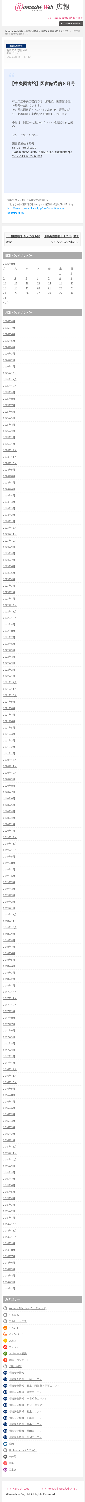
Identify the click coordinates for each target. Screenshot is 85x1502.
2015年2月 (9, 1211)
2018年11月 (10, 921)
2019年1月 (9, 908)
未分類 (12, 1456)
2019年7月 (9, 869)
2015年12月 (10, 1146)
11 (15, 283)
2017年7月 (9, 1024)
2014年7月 (9, 1256)
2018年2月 (9, 979)
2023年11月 (10, 534)
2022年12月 (10, 605)
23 (72, 288)
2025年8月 (9, 398)
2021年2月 (9, 746)
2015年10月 (10, 1159)
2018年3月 (9, 972)
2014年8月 (9, 1249)
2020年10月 (10, 772)
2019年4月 (9, 888)
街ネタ (12, 1469)
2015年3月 (9, 1204)
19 (27, 288)
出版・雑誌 (15, 1366)
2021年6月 (9, 721)
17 (4, 288)
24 (4, 292)
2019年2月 (9, 901)
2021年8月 (9, 708)
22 (60, 288)
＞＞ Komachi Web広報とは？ (65, 18)
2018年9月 (9, 934)
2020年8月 (9, 785)
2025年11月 (10, 379)
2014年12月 (10, 1224)
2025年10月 (10, 385)
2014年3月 (9, 1282)
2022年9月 (9, 624)
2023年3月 (9, 585)
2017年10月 (10, 1004)
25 (15, 292)
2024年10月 (10, 463)
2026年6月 (9, 334)
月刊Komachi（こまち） (23, 1450)
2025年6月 (9, 411)
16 (72, 283)
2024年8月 (9, 476)
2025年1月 (9, 443)
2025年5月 (9, 418)
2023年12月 (10, 527)
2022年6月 (9, 643)
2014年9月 (9, 1243)
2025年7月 (9, 405)
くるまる (14, 1314)
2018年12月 (10, 914)
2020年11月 (10, 766)
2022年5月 (9, 650)
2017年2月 (9, 1056)
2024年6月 (9, 489)
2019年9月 (9, 856)
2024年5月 (9, 495)
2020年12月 (10, 759)
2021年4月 (9, 733)
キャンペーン (16, 1334)
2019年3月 (9, 895)
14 (49, 283)
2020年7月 (9, 792)
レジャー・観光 (18, 1353)
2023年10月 (10, 540)
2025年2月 (9, 437)
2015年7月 (9, 1178)
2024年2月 (9, 514)
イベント (14, 1327)
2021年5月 (9, 727)
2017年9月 (9, 1011)
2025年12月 (10, 373)
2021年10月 (10, 695)
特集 (11, 1463)
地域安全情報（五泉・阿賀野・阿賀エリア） (34, 1385)
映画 (11, 1443)
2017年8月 (9, 1017)
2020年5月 (9, 805)
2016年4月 (9, 1120)
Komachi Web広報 (14, 31)
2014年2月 (9, 1288)
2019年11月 (10, 843)
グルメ (12, 1340)
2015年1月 (9, 1217)
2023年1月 (9, 598)
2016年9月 (9, 1088)
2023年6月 (9, 566)
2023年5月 (9, 572)
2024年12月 (10, 450)
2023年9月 (9, 547)
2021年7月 (9, 714)
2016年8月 (9, 1095)
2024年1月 (9, 521)
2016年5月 (9, 1114)
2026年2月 (9, 360)
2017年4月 (9, 1043)
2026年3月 (9, 353)
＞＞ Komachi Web (18, 1488)
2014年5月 (9, 1269)
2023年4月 (9, 579)
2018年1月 (9, 985)
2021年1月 (9, 753)
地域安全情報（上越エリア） (25, 1379)
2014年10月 (10, 1236)
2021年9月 (9, 701)
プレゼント (15, 1347)
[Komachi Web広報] (42, 11)
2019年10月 (10, 850)
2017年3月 (9, 1050)
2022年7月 (9, 637)
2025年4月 (9, 424)
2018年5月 (9, 959)
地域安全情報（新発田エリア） (27, 1404)
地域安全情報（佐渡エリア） (25, 1392)
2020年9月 (9, 779)
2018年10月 (10, 927)
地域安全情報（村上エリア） (55, 31)
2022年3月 (9, 663)
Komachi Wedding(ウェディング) (27, 1308)
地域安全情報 (32, 31)
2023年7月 (9, 560)
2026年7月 (9, 327)
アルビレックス (18, 1321)
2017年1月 (9, 1062)
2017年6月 (9, 1030)
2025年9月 (9, 392)
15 (60, 283)
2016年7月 (9, 1101)
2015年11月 (10, 1153)
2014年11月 (10, 1230)
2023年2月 (9, 592)
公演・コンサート (19, 1359)
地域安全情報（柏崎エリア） (25, 1417)
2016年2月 (9, 1133)
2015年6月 (9, 1185)
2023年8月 (9, 553)
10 (4, 283)
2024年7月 (9, 482)
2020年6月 (9, 798)
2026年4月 (9, 347)
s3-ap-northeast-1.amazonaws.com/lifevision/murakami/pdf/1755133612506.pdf (42, 152)
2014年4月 (9, 1275)
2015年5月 (9, 1191)
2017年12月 (10, 991)
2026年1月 (9, 366)
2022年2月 (9, 669)
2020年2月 (9, 824)
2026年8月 (9, 321)
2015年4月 (9, 1198)
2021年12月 (10, 682)
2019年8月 (9, 862)
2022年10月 (10, 617)
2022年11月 (10, 611)
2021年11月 (10, 689)
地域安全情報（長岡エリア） (25, 1430)
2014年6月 (9, 1262)
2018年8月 (9, 940)
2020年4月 (9, 811)
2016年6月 (9, 1107)
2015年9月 (9, 1166)
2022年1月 (9, 676)
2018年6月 (9, 953)
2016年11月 (10, 1075)
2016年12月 (10, 1069)
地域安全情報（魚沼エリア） (25, 1437)
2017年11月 (10, 998)
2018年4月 (9, 966)
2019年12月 (10, 837)
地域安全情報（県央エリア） (25, 1424)
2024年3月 (9, 508)
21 (49, 288)
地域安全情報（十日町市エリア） (28, 1398)
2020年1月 (9, 830)
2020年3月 (9, 817)
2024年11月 (10, 456)
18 (15, 288)
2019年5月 (9, 882)
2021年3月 (9, 740)
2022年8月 (9, 630)
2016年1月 (9, 1140)
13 (38, 283)
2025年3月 (9, 431)
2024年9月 (9, 469)
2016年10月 (10, 1082)
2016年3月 (9, 1127)
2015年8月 (9, 1172)
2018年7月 (9, 946)
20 (38, 288)
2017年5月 (9, 1037)
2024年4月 (9, 501)
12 (27, 283)
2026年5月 (9, 340)
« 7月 (6, 302)
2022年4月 (9, 656)
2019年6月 (9, 875)
